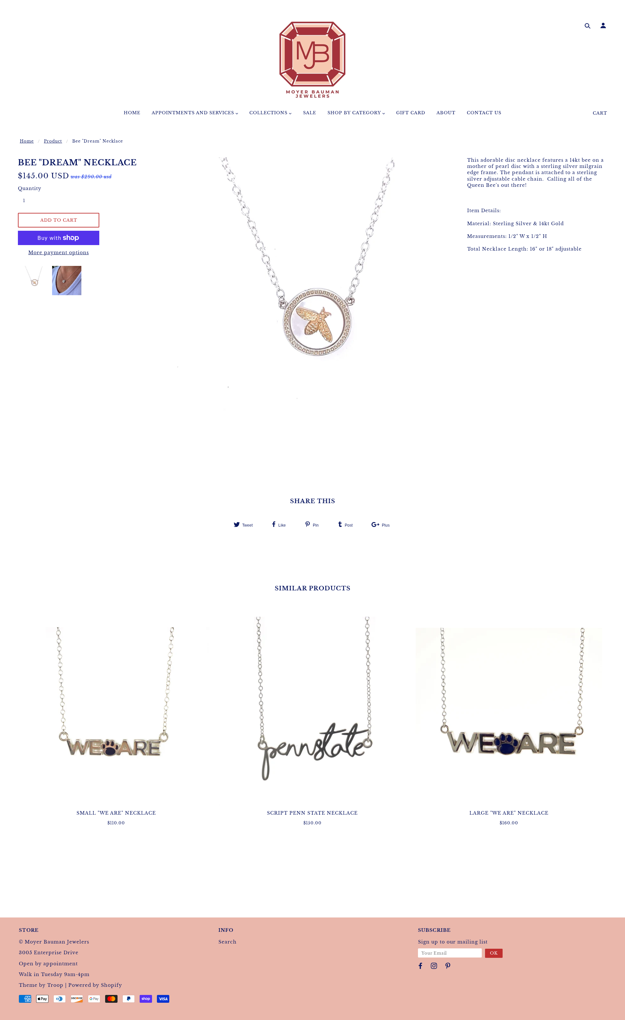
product (53, 141)
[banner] (312, 60)
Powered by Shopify (95, 985)
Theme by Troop (41, 985)
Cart (600, 113)
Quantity (27, 188)
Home (27, 141)
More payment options (58, 252)
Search (227, 942)
